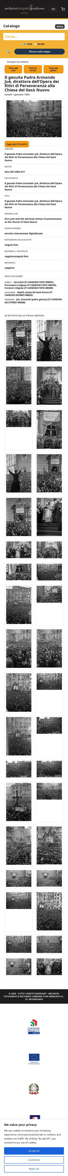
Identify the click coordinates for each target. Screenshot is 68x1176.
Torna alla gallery (53, 69)
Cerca (7, 51)
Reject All (34, 1168)
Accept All (34, 1150)
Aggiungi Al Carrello (17, 144)
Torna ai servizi (32, 69)
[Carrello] (63, 9)
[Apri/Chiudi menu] (53, 9)
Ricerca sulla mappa (39, 51)
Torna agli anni (13, 69)
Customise (34, 1159)
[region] (34, 1147)
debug (60, 26)
